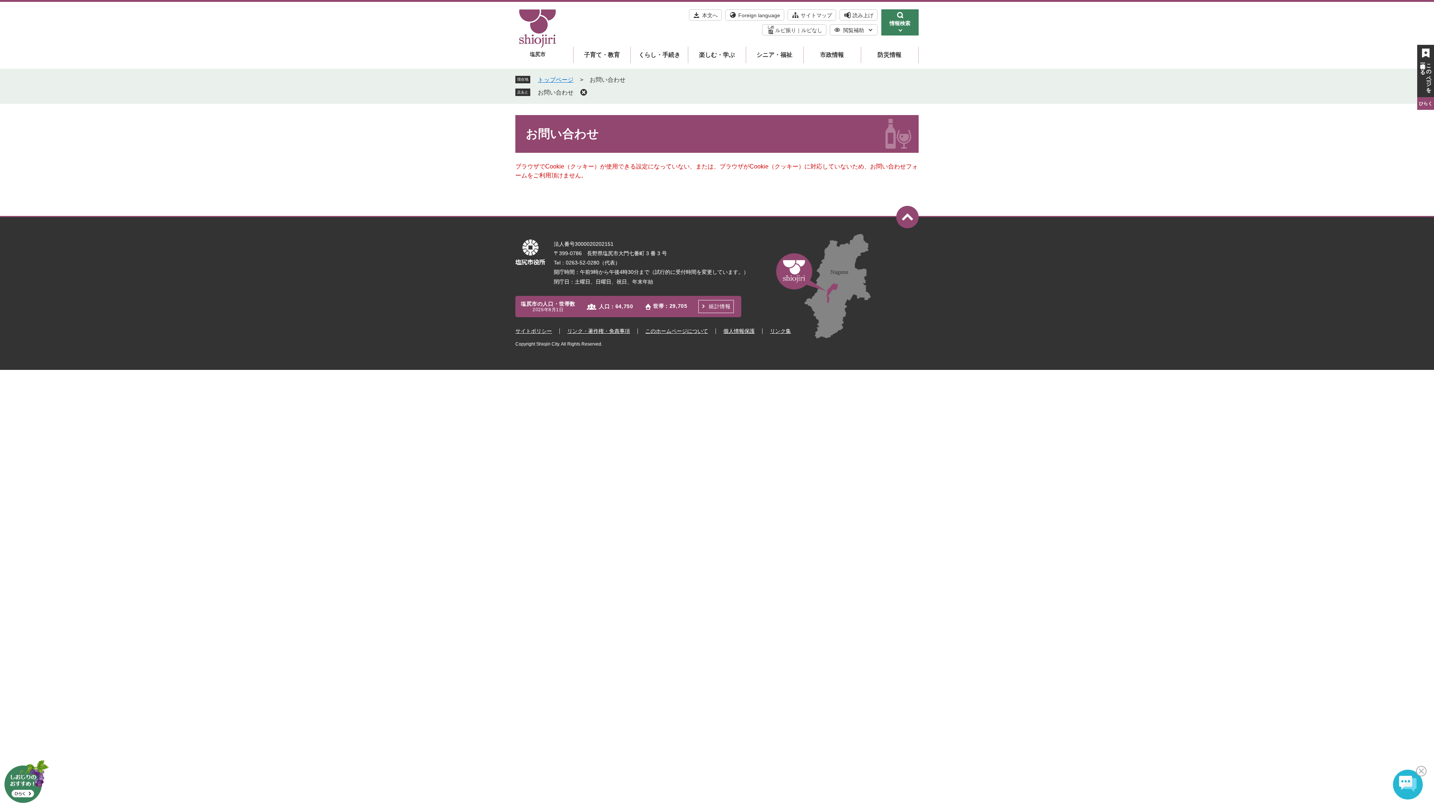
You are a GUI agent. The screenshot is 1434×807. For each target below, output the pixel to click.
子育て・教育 (602, 55)
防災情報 (889, 55)
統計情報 (719, 306)
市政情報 (832, 55)
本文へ (710, 15)
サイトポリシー (533, 331)
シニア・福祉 (774, 55)
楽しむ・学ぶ (717, 55)
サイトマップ (816, 15)
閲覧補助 (853, 30)
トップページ (556, 80)
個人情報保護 (739, 331)
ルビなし (811, 30)
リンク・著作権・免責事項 (598, 331)
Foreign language (759, 15)
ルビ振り (785, 30)
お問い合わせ (556, 92)
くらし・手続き (659, 55)
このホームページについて (676, 331)
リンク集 (780, 331)
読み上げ (863, 15)
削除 (583, 92)
